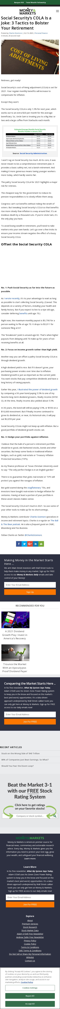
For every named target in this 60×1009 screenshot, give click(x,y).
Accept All (29, 1003)
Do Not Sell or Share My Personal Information (30, 954)
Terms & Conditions (30, 947)
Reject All (30, 996)
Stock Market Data (30, 930)
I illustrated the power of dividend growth (37, 389)
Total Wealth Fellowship (36, 2)
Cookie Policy (30, 944)
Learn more (29, 858)
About (30, 920)
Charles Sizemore (15, 33)
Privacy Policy (30, 940)
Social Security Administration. (33, 153)
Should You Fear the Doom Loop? (17, 766)
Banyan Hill (19, 2)
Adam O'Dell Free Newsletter (30, 933)
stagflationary (34, 487)
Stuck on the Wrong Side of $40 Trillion (20, 753)
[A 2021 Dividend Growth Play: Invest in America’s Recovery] (15, 620)
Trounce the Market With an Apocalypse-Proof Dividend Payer (14, 668)
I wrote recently (12, 298)
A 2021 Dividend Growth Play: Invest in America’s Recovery (14, 635)
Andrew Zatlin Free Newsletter (30, 937)
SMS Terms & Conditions (30, 950)
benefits (23, 313)
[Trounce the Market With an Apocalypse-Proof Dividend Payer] (15, 652)
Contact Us (30, 960)
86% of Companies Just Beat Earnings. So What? (25, 759)
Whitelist (30, 957)
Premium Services (30, 923)
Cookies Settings (29, 988)
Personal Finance (41, 33)
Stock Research (30, 927)
